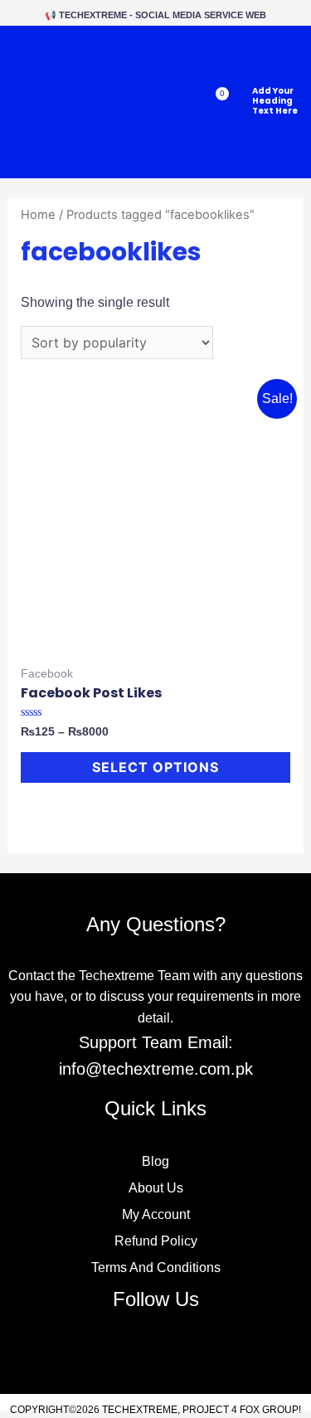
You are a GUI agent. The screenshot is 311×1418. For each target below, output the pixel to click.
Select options (155, 767)
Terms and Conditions (156, 1267)
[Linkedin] (155, 1350)
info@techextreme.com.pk (156, 1069)
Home (38, 214)
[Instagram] (195, 1350)
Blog (155, 1161)
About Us (156, 1188)
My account (156, 1214)
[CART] (215, 102)
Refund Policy (155, 1241)
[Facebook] (115, 1350)
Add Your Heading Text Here (275, 101)
